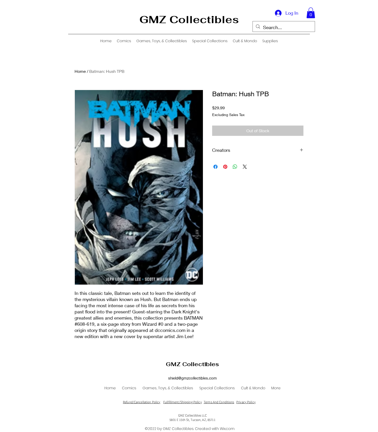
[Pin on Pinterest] (225, 167)
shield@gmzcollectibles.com (192, 378)
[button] (310, 12)
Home (80, 71)
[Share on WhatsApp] (235, 167)
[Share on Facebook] (215, 167)
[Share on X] (245, 167)
